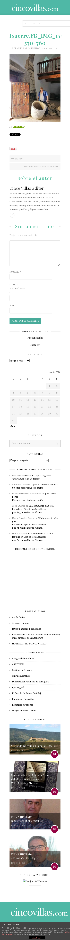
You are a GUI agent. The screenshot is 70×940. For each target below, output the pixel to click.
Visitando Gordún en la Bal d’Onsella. (33, 746)
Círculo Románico (21, 676)
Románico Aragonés (22, 705)
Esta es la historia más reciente (40, 166)
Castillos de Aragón (22, 670)
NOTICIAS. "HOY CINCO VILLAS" (29, 643)
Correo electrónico (16, 288)
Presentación (35, 337)
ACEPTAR (36, 938)
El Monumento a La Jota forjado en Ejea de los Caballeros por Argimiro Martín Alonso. (33, 509)
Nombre (15, 272)
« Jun (12, 426)
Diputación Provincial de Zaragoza (30, 681)
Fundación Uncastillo (23, 699)
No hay (18, 158)
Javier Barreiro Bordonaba (26, 629)
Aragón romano (20, 623)
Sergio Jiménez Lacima (24, 710)
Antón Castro (18, 617)
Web (12, 306)
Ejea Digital (18, 687)
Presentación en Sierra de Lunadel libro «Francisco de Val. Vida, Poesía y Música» (30, 779)
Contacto (35, 344)
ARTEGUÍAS (18, 664)
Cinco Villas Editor (28, 48)
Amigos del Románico (23, 658)
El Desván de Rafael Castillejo (27, 693)
